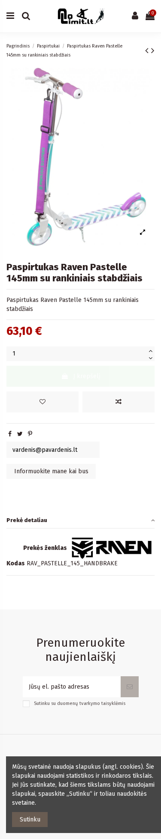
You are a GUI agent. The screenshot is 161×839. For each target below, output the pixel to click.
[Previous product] (148, 50)
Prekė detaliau (26, 520)
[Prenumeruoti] (130, 686)
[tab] (80, 520)
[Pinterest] (30, 434)
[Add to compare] (118, 401)
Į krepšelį (86, 376)
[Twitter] (20, 434)
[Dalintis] (10, 434)
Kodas (15, 563)
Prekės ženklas (45, 548)
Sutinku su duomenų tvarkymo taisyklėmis (79, 703)
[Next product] (153, 50)
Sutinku (30, 819)
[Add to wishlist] (42, 401)
